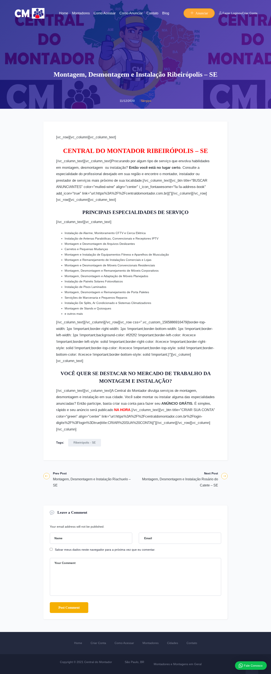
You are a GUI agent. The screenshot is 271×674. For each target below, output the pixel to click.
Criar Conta (249, 13)
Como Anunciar (131, 13)
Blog (165, 13)
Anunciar (201, 13)
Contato (152, 13)
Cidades (172, 643)
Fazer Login (231, 13)
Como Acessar (105, 13)
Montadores (81, 13)
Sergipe (146, 100)
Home (63, 13)
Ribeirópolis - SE (84, 442)
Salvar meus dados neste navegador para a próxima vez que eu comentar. (105, 549)
